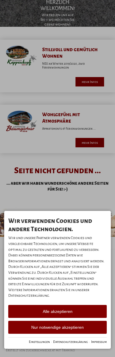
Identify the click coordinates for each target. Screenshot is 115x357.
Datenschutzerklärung (70, 341)
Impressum (99, 341)
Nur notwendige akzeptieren (57, 327)
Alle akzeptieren (58, 311)
